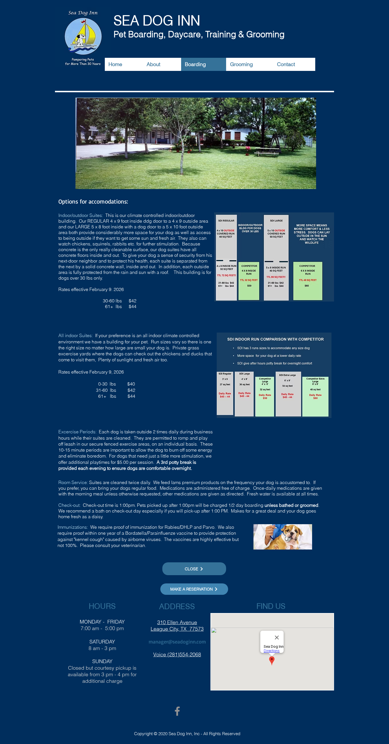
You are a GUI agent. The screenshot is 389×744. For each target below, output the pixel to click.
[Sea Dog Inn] (177, 711)
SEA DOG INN (157, 20)
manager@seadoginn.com (177, 641)
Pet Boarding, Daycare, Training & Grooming (200, 34)
